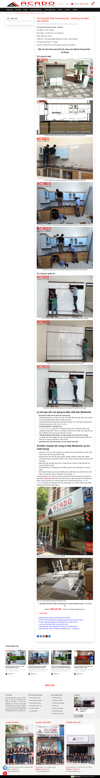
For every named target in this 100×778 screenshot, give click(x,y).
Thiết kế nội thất (56, 697)
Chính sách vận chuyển (35, 700)
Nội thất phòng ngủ (57, 711)
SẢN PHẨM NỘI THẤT (36, 9)
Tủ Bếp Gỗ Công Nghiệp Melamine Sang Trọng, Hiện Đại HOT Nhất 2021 (61, 667)
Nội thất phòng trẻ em (58, 713)
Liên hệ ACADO (33, 711)
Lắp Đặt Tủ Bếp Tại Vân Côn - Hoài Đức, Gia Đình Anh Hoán (14, 667)
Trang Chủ (9, 9)
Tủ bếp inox (55, 705)
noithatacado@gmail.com (13, 771)
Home (6, 13)
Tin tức (67, 9)
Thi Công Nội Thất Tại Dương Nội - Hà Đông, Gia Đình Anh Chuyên (37, 667)
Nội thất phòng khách (57, 708)
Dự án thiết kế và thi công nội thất (47, 24)
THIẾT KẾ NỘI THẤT (50, 9)
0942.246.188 (84, 4)
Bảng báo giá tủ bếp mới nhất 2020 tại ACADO (55, 617)
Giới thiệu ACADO (34, 708)
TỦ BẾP (25, 9)
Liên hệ (75, 9)
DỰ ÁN (60, 9)
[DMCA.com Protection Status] (75, 776)
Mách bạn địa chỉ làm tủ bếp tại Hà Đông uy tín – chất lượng (59, 628)
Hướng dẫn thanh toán (35, 705)
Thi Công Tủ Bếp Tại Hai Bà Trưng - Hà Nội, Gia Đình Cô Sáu (83, 667)
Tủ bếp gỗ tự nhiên (57, 700)
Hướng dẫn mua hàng (35, 703)
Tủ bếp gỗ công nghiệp (58, 703)
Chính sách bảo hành (34, 697)
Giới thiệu (18, 9)
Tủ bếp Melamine (45, 428)
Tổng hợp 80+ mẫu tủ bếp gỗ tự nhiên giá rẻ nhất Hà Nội (58, 626)
